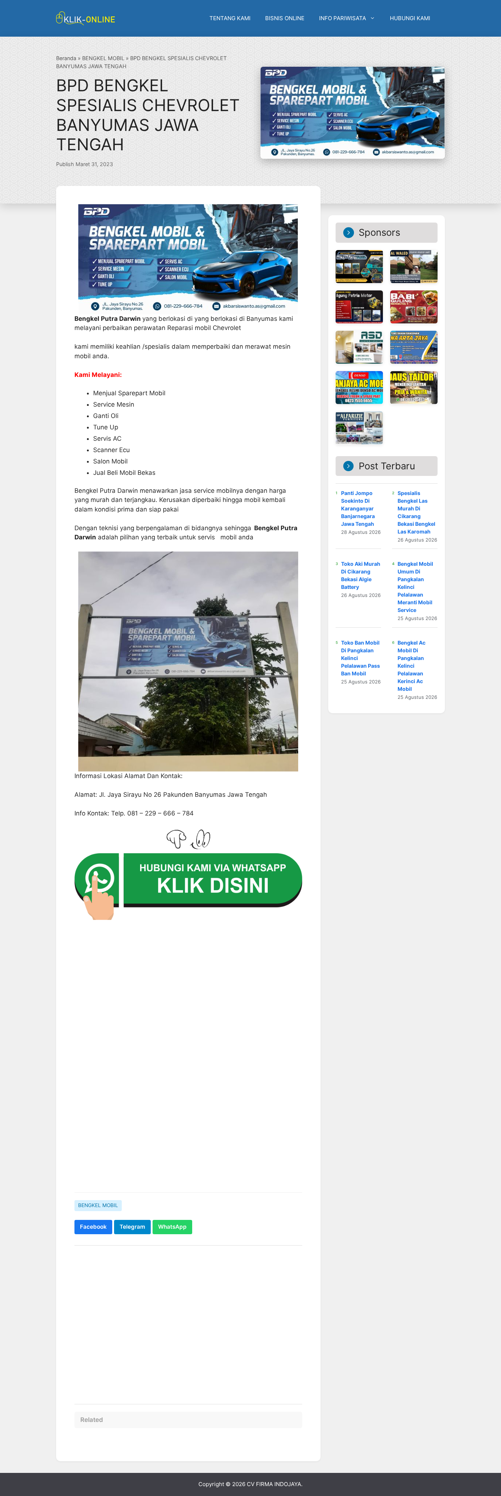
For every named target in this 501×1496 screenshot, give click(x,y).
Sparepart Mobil (141, 393)
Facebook (93, 1226)
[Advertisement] (188, 1130)
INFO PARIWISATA (342, 18)
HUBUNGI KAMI (410, 18)
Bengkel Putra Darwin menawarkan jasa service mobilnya (158, 490)
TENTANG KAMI (230, 18)
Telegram (132, 1226)
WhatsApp (172, 1226)
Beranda (66, 58)
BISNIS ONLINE (284, 18)
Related (91, 1419)
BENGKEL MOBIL (103, 58)
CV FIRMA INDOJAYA (274, 1484)
